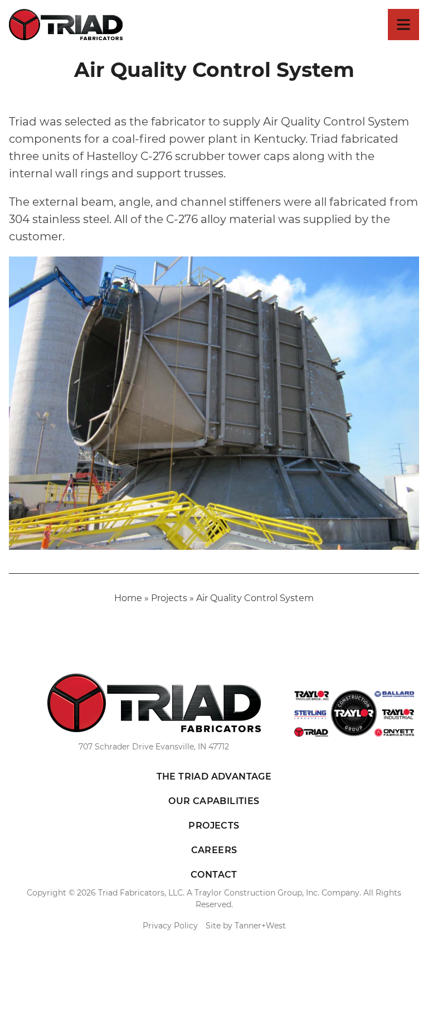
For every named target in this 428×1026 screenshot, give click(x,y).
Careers (214, 850)
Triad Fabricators (66, 24)
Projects (169, 598)
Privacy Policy (170, 926)
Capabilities (213, 801)
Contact (214, 874)
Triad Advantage (214, 776)
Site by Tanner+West (246, 926)
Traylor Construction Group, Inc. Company (276, 893)
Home (128, 598)
